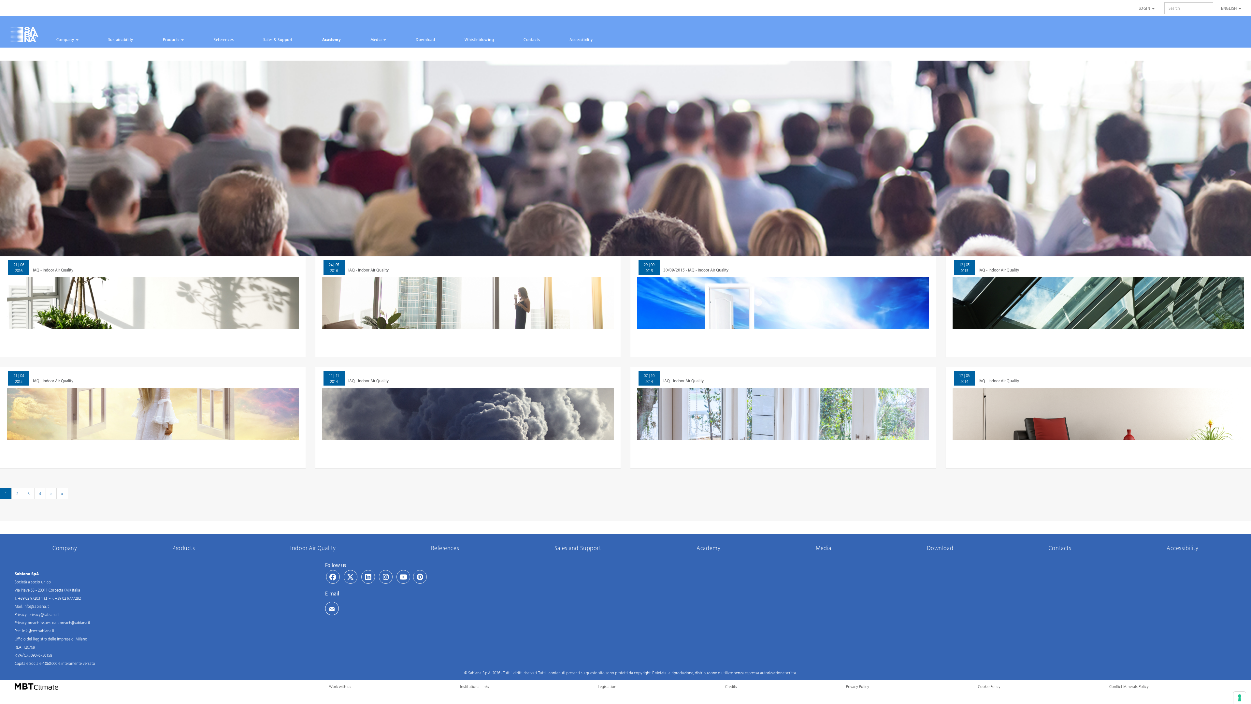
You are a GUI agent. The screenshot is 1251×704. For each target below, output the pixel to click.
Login (1145, 8)
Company (65, 39)
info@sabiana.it (36, 606)
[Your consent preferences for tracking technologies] (1239, 698)
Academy (331, 39)
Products (172, 39)
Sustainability (120, 39)
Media (376, 39)
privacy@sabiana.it (44, 614)
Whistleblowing (479, 39)
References (223, 39)
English (1229, 8)
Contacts (532, 39)
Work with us (340, 686)
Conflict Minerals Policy (1129, 686)
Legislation (607, 686)
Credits (731, 686)
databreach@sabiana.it (71, 622)
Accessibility (581, 39)
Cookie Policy (989, 686)
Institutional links (474, 686)
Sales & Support (278, 39)
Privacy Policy (857, 686)
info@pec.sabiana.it (38, 631)
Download (425, 39)
